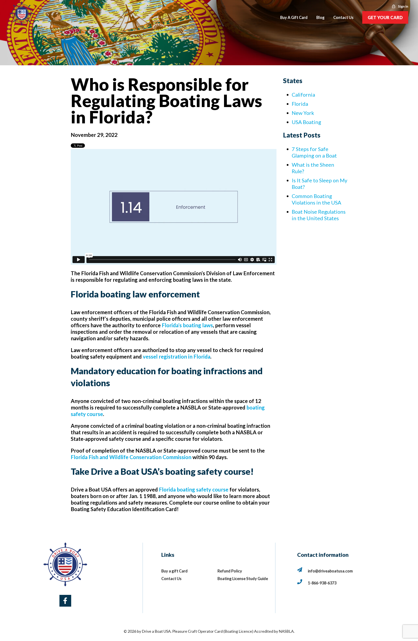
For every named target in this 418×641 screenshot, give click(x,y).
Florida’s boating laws (187, 325)
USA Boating (306, 122)
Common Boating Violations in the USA (316, 199)
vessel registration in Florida (176, 356)
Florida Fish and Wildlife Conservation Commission (131, 457)
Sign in (402, 6)
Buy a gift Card (174, 571)
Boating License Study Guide (242, 578)
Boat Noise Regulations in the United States (319, 214)
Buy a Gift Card (294, 17)
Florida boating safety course (193, 489)
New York (303, 113)
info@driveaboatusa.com (330, 571)
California (303, 94)
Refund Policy (229, 571)
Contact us (343, 17)
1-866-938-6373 (322, 583)
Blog (320, 17)
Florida (300, 104)
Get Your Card (385, 17)
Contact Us (171, 578)
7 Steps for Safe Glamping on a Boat (314, 152)
